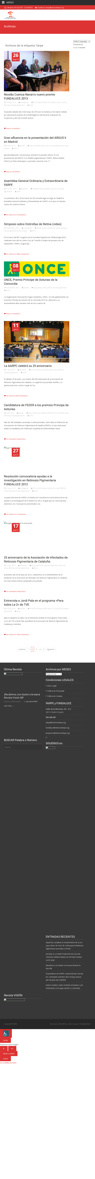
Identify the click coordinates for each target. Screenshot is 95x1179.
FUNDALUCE (46, 102)
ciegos (35, 288)
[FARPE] (8, 14)
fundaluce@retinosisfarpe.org (57, 728)
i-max (74, 1024)
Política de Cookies (54, 696)
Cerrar (5, 1040)
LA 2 (53, 608)
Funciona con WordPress (59, 1024)
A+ (12, 1048)
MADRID (47, 189)
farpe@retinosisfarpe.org (56, 722)
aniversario (39, 565)
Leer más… (9, 122)
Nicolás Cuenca (56, 102)
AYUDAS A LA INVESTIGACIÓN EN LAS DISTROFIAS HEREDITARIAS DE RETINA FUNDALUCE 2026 (64, 957)
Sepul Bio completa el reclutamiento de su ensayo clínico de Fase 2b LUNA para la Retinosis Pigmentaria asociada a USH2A (64, 945)
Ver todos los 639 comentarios (17, 396)
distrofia (39, 228)
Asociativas (24, 189)
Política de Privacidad (55, 691)
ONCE (44, 288)
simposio (24, 231)
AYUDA (39, 488)
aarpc (43, 370)
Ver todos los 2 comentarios (16, 215)
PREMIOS (44, 413)
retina (47, 146)
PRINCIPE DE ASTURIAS (56, 413)
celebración (54, 565)
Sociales (22, 146)
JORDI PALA (47, 608)
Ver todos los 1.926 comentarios (17, 634)
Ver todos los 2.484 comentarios (17, 254)
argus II (31, 146)
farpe (39, 102)
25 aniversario (35, 370)
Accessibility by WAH (8, 1063)
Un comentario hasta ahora (15, 439)
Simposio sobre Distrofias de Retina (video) (32, 224)
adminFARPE (33, 702)
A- (4, 1048)
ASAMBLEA (35, 189)
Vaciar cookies (8, 1053)
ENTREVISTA (34, 608)
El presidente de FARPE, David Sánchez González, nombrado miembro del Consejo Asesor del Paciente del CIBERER (64, 976)
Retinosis (7, 105)
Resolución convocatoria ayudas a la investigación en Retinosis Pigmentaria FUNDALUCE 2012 (30, 480)
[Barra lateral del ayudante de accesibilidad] (6, 1033)
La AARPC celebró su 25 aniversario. (28, 366)
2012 (34, 488)
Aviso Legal (51, 686)
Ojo (52, 189)
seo (20, 231)
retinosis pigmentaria (18, 105)
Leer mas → (9, 706)
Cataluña (46, 565)
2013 (35, 102)
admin (31, 105)
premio (64, 102)
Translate (81, 47)
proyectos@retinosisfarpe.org (58, 733)
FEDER (34, 413)
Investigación (24, 102)
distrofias (38, 146)
